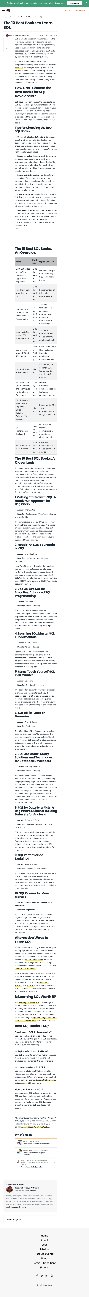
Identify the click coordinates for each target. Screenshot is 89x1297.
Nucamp (18, 985)
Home (44, 1235)
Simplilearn (44, 982)
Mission (44, 1249)
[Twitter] (41, 1276)
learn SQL (19, 68)
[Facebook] (37, 1276)
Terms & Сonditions (44, 1263)
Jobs (45, 1244)
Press (44, 1258)
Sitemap (44, 1267)
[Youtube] (52, 1276)
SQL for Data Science (34, 960)
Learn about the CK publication (35, 1127)
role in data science (38, 832)
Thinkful (30, 985)
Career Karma (31, 1191)
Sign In (67, 10)
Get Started (74, 3)
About (44, 1240)
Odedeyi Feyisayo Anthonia (19, 35)
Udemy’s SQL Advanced (25, 969)
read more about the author (16, 1207)
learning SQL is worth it (29, 1003)
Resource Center (44, 1253)
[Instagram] (47, 1276)
